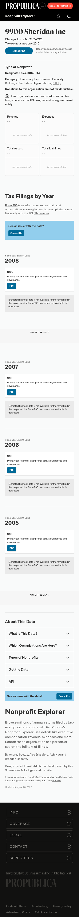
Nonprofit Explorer (20, 16)
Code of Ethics (16, 906)
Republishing (39, 906)
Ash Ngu (55, 754)
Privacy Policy (62, 906)
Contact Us (16, 233)
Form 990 (11, 205)
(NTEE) (56, 83)
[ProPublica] (22, 6)
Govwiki (56, 780)
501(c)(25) (33, 73)
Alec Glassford (38, 754)
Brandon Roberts (16, 759)
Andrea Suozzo (18, 754)
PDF (11, 285)
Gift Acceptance (46, 912)
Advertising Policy (18, 912)
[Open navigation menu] (42, 6)
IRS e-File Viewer (42, 777)
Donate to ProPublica (60, 5)
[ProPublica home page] (31, 883)
